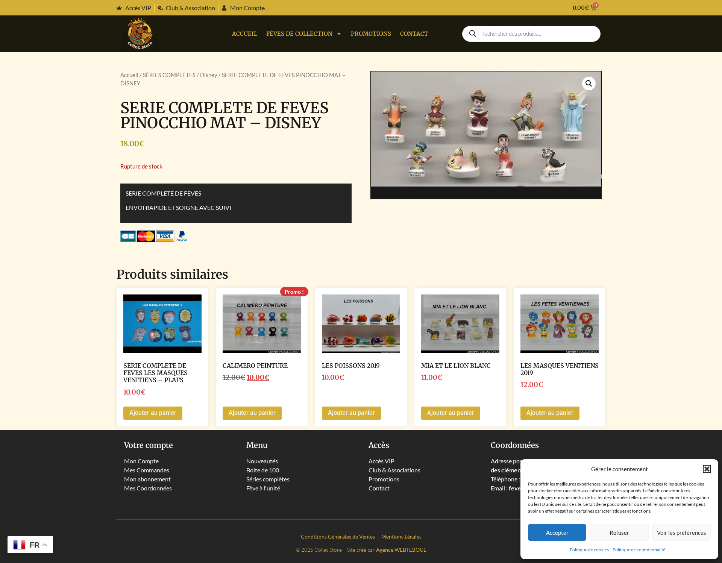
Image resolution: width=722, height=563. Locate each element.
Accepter (557, 532)
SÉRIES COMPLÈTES (169, 74)
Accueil (244, 33)
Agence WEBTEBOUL (401, 549)
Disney (208, 74)
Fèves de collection (299, 33)
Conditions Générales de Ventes (338, 536)
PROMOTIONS (371, 33)
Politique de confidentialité (639, 549)
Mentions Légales (401, 536)
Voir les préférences (681, 532)
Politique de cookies (589, 549)
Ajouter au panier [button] (152, 412)
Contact (414, 33)
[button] (707, 469)
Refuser (619, 532)
